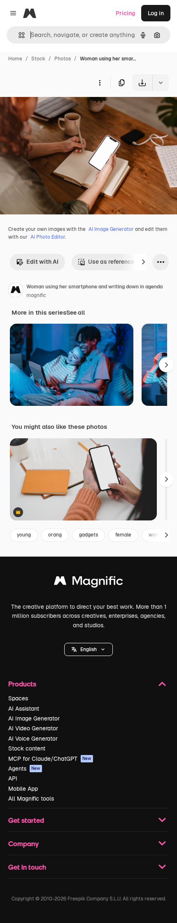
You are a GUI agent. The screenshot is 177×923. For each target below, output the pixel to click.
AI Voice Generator (33, 738)
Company (23, 843)
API (12, 778)
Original (52, 110)
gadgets (88, 535)
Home (15, 58)
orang (55, 535)
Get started (26, 820)
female (123, 535)
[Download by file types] (160, 82)
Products (22, 683)
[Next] (143, 262)
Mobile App (23, 788)
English (88, 649)
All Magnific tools (31, 798)
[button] (88, 649)
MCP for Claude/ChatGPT (49, 758)
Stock (38, 58)
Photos (62, 58)
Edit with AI (42, 261)
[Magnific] (88, 582)
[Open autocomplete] (18, 35)
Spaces (18, 698)
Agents (24, 768)
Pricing (125, 13)
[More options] (99, 82)
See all (75, 312)
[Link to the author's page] (15, 291)
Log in (156, 13)
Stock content (26, 748)
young (24, 535)
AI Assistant (23, 708)
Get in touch (27, 867)
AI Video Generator (33, 728)
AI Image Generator (111, 229)
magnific (36, 295)
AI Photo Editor (47, 237)
